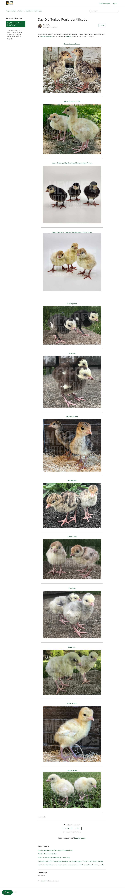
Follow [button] (102, 25)
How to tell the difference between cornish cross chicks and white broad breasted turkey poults (71, 865)
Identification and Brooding (33, 11)
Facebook (39, 817)
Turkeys (20, 11)
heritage (68, 37)
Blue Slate (72, 588)
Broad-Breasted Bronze (72, 44)
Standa (68, 417)
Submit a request (104, 3)
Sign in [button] (114, 3)
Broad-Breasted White (72, 101)
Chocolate (72, 353)
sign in (44, 881)
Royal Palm (72, 647)
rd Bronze (74, 417)
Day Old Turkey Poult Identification (14, 24)
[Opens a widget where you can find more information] (7, 892)
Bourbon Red (72, 537)
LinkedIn (45, 817)
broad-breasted (46, 37)
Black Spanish (72, 304)
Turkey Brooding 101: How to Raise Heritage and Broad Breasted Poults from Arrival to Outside (14, 34)
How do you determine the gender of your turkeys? (55, 850)
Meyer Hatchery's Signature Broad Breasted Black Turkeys (72, 163)
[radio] (67, 828)
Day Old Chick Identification (47, 854)
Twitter (42, 817)
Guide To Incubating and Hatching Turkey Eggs (54, 857)
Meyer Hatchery (11, 11)
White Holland (72, 703)
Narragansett (72, 480)
